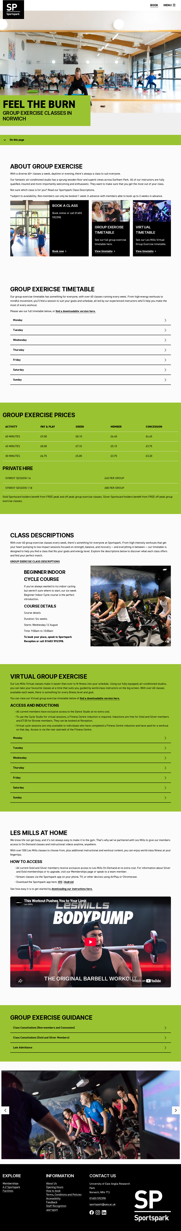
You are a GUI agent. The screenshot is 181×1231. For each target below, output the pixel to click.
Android (69, 882)
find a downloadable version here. (76, 311)
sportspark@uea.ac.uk (102, 1204)
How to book (53, 1191)
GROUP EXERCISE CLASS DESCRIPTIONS (35, 561)
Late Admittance (22, 1047)
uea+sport (52, 1210)
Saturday (18, 370)
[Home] (13, 12)
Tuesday (18, 330)
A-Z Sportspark (11, 1187)
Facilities (8, 1191)
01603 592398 (97, 1198)
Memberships (10, 1183)
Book (154, 5)
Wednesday (20, 340)
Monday (17, 320)
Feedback (51, 1202)
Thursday (18, 350)
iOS (60, 882)
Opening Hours (54, 1187)
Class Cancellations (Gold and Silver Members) (41, 1037)
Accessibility (53, 1198)
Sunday (17, 379)
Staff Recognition (56, 1206)
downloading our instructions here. (72, 889)
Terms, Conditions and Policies (63, 1194)
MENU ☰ (170, 5)
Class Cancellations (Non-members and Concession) (44, 1027)
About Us (51, 1183)
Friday (17, 360)
